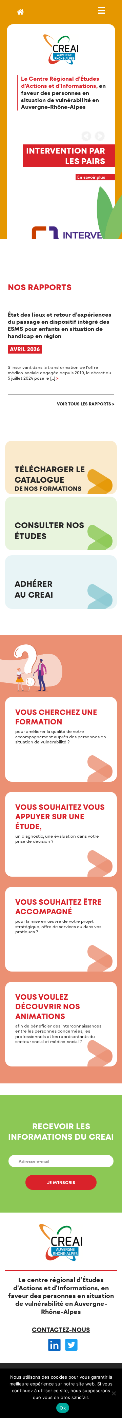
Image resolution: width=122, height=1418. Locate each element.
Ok (63, 1408)
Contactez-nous (61, 1329)
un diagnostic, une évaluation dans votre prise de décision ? (60, 822)
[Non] (113, 1393)
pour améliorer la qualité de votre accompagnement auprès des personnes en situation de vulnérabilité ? (60, 725)
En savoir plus (91, 177)
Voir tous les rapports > (85, 403)
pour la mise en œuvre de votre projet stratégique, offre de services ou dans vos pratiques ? (58, 915)
